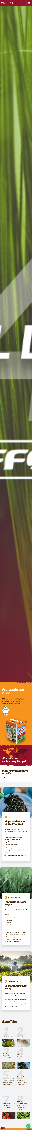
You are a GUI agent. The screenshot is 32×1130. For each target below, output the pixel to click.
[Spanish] (4, 1128)
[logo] (4, 2)
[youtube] (15, 3)
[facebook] (10, 3)
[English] (2, 1128)
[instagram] (13, 3)
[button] (28, 1126)
